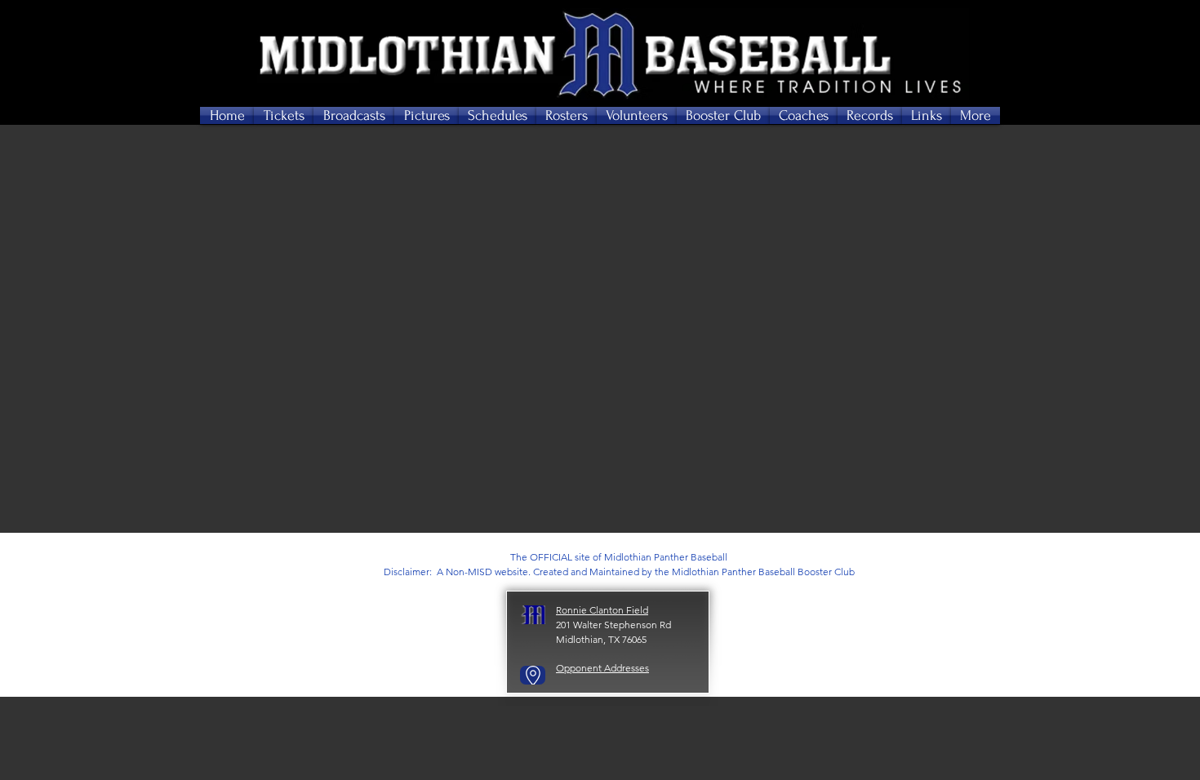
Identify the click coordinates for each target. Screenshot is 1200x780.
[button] (283, 115)
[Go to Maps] (532, 675)
